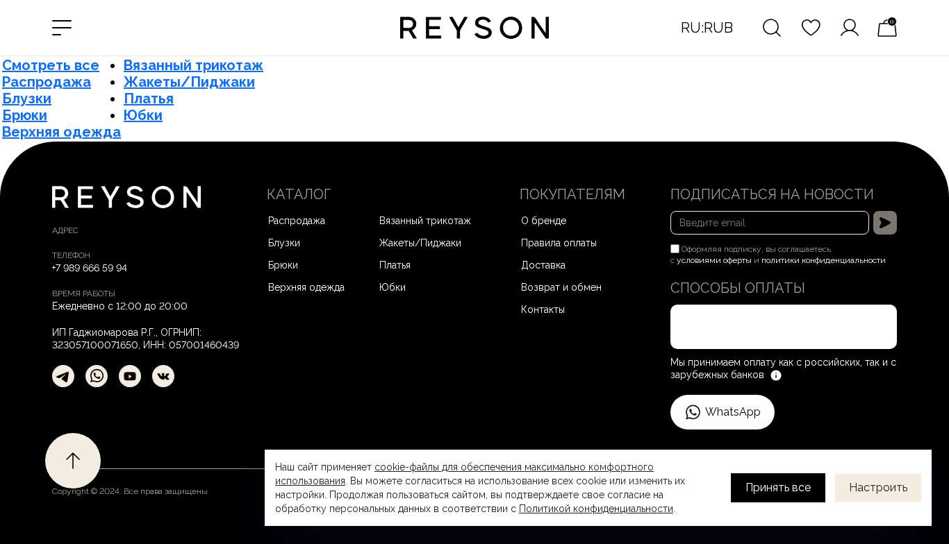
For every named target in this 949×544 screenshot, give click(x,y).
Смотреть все (50, 65)
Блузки (26, 98)
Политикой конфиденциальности (596, 508)
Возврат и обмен (561, 287)
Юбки (143, 115)
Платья (149, 98)
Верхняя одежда (61, 132)
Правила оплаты (559, 242)
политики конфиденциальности (823, 260)
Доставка (543, 265)
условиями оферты (714, 260)
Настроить (878, 487)
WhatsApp (733, 411)
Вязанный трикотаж (193, 65)
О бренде (543, 220)
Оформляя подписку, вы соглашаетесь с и (778, 254)
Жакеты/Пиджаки (189, 82)
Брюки (24, 115)
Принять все (778, 487)
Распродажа (46, 82)
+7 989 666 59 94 (89, 267)
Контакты (543, 309)
